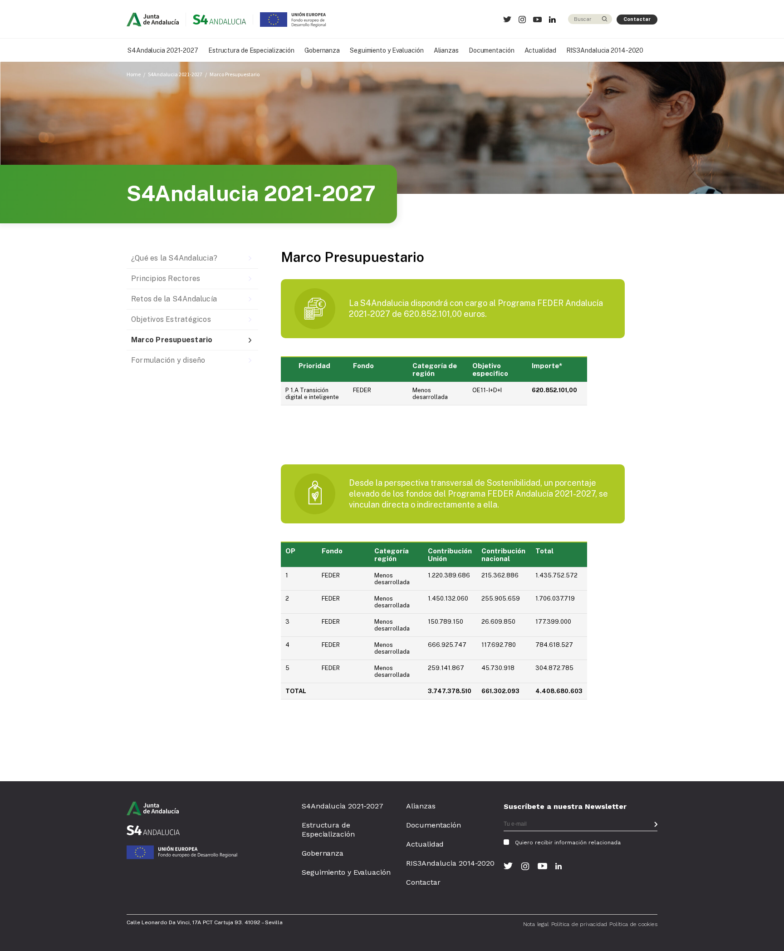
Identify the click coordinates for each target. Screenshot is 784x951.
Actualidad (540, 50)
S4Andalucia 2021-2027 (162, 50)
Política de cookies (633, 924)
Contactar (637, 19)
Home (134, 74)
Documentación (491, 50)
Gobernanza (322, 50)
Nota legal (536, 924)
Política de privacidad (579, 924)
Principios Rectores (165, 278)
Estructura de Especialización (251, 50)
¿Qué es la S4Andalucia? (174, 258)
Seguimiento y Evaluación (387, 50)
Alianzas (446, 50)
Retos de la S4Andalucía (174, 299)
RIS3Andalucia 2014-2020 (605, 50)
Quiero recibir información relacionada (568, 842)
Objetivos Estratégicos (171, 319)
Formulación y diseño (168, 360)
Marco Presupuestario (235, 74)
